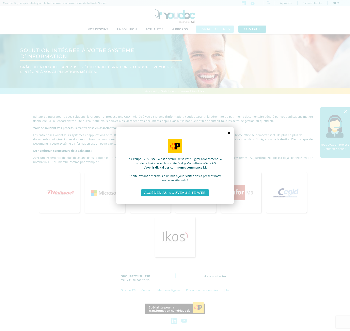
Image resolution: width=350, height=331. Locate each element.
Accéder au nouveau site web (175, 193)
